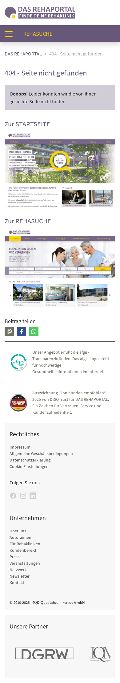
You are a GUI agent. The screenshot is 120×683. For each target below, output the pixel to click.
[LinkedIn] (33, 495)
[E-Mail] (9, 331)
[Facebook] (21, 331)
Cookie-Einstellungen (29, 466)
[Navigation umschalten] (11, 34)
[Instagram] (23, 495)
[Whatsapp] (33, 331)
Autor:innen (20, 537)
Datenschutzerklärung (30, 460)
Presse (16, 556)
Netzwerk (18, 569)
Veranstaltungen (25, 563)
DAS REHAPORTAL (23, 54)
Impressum (20, 447)
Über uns (18, 531)
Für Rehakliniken (25, 544)
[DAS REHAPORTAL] (40, 11)
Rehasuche (40, 33)
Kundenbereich (24, 550)
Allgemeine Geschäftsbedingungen (41, 453)
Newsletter (20, 576)
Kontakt (17, 582)
